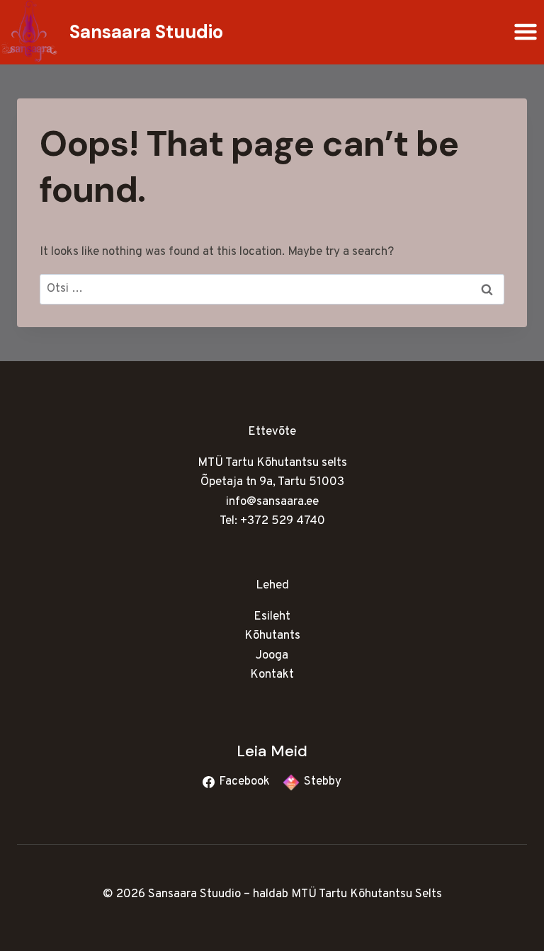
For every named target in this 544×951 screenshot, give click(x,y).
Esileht (272, 617)
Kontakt (272, 675)
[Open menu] (525, 32)
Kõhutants (272, 636)
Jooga (272, 656)
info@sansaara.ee (272, 502)
